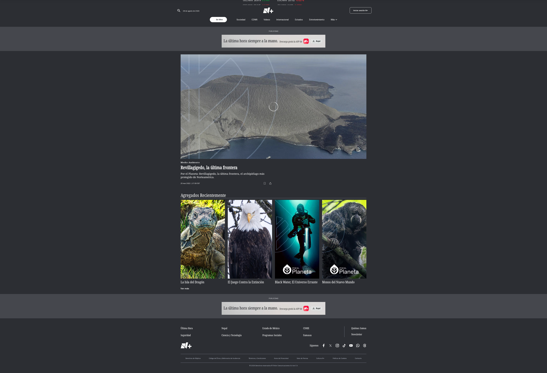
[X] (330, 345)
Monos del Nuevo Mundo (338, 282)
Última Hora (187, 328)
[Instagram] (337, 345)
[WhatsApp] (358, 345)
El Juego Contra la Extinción (246, 282)
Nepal (224, 328)
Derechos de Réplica (193, 358)
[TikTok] (344, 345)
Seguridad (186, 335)
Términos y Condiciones (257, 358)
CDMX (254, 19)
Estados (299, 19)
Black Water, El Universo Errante (296, 282)
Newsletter (356, 334)
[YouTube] (351, 345)
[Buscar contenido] (178, 11)
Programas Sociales (272, 335)
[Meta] (323, 345)
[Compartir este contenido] (270, 183)
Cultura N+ (320, 358)
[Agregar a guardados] (264, 183)
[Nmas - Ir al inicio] (268, 10)
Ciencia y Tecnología (232, 335)
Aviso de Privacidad (281, 358)
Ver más (185, 289)
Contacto (358, 358)
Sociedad (241, 19)
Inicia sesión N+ (360, 11)
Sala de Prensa (302, 358)
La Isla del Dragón (192, 282)
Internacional (282, 19)
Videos (267, 19)
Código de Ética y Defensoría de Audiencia (224, 358)
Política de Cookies (340, 358)
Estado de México (270, 328)
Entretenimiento (316, 19)
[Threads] (364, 345)
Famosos (307, 335)
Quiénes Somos (358, 328)
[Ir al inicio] (186, 345)
